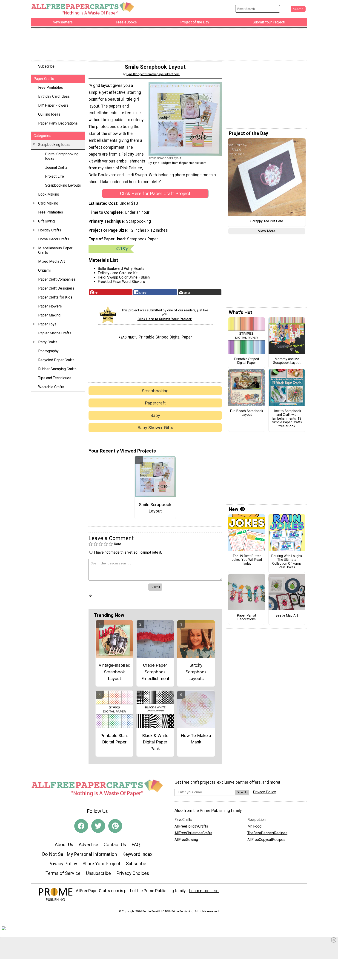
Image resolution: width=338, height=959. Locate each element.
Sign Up (242, 792)
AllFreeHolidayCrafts (191, 826)
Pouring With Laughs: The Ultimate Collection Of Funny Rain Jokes (287, 561)
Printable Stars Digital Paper (114, 739)
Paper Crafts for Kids (55, 297)
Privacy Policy (62, 863)
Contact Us (115, 844)
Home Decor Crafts (53, 239)
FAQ (136, 844)
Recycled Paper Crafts (56, 360)
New (233, 509)
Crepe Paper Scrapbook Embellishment (155, 672)
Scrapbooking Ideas (54, 144)
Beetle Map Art (287, 616)
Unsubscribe (98, 873)
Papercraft (155, 403)
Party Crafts (47, 342)
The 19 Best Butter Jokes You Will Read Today (247, 560)
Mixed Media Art (51, 261)
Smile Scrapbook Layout (155, 508)
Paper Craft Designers (56, 288)
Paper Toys (47, 324)
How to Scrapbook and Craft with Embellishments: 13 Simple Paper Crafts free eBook (287, 418)
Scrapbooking (155, 390)
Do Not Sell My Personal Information (79, 854)
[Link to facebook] (81, 826)
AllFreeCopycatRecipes (266, 839)
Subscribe (46, 66)
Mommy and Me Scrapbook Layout (287, 361)
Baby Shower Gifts (155, 427)
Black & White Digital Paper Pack (155, 742)
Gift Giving (46, 221)
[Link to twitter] (98, 826)
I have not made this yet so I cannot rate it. (128, 552)
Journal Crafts (56, 167)
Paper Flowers (50, 306)
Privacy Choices (132, 873)
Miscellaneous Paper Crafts (55, 250)
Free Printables (50, 87)
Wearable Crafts (51, 387)
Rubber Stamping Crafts (57, 369)
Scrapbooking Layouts (63, 185)
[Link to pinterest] (115, 826)
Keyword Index (137, 854)
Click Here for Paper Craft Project (155, 193)
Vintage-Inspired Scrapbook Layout (114, 672)
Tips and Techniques (54, 378)
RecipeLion (256, 819)
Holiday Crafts (49, 230)
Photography (48, 351)
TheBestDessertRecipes (267, 833)
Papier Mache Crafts (54, 333)
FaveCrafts (183, 819)
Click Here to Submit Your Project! (164, 319)
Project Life (54, 176)
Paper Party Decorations (58, 123)
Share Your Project (101, 863)
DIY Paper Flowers (53, 105)
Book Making (48, 194)
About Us (64, 844)
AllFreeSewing (186, 839)
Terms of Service (63, 873)
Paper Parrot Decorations (246, 617)
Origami (44, 270)
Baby (155, 415)
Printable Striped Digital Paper (165, 337)
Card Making (48, 203)
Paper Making (49, 315)
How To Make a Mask (196, 739)
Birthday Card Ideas (54, 96)
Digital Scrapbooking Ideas (61, 156)
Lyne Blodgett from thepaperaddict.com (153, 74)
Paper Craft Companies (57, 279)
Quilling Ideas (49, 114)
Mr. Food (254, 826)
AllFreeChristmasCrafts (193, 833)
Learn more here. (204, 890)
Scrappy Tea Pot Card (266, 221)
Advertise (88, 844)
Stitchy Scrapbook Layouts (196, 672)
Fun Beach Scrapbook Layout (246, 413)
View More (266, 231)
